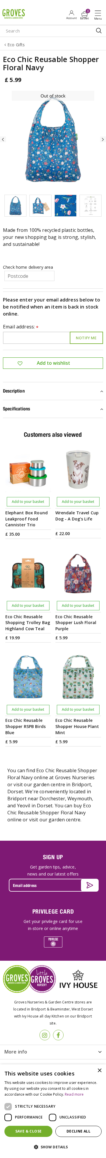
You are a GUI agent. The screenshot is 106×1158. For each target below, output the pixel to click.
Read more (74, 1094)
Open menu (99, 15)
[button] (53, 1147)
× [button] (99, 1070)
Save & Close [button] (28, 1131)
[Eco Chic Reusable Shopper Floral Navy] (53, 139)
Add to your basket (28, 501)
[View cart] (84, 14)
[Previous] (3, 139)
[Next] (103, 139)
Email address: (21, 327)
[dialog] (53, 1111)
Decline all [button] (78, 1131)
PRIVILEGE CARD (53, 911)
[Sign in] (71, 14)
